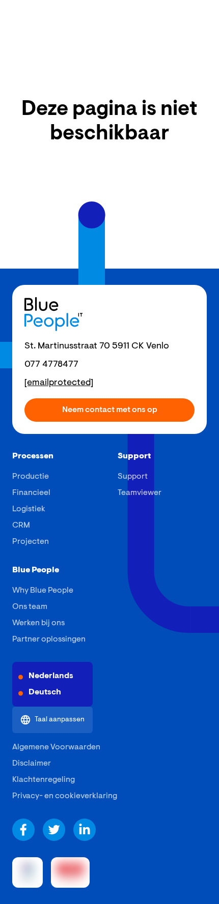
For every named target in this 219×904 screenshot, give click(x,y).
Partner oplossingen (49, 639)
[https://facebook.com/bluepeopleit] (23, 830)
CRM (21, 525)
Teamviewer (139, 493)
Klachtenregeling (43, 780)
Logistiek (28, 509)
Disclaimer (31, 764)
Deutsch (45, 692)
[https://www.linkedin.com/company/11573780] (84, 830)
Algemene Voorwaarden (56, 747)
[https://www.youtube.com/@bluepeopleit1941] (54, 830)
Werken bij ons (38, 623)
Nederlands (51, 676)
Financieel (31, 493)
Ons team (29, 607)
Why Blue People (42, 591)
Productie (30, 477)
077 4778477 (51, 364)
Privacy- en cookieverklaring (64, 796)
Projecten (30, 542)
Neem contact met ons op (109, 410)
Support (133, 477)
